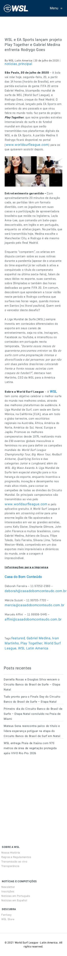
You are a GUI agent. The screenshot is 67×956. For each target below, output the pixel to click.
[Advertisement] (32, 792)
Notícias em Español (14, 900)
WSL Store (7, 919)
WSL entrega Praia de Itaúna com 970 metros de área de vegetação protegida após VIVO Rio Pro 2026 (30, 748)
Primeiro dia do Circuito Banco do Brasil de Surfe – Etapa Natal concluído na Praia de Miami (33, 714)
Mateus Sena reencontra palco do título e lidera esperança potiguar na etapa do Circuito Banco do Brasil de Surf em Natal (32, 731)
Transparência (10, 866)
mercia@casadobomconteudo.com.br (34, 605)
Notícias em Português (15, 895)
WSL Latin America (33, 648)
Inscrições (7, 891)
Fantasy (6, 914)
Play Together (31, 643)
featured (18, 638)
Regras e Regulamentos (16, 857)
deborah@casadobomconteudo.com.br (35, 591)
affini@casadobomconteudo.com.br (33, 619)
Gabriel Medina (39, 638)
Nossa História (10, 852)
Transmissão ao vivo (14, 861)
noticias (11, 64)
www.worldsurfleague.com (27, 145)
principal (25, 64)
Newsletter (8, 886)
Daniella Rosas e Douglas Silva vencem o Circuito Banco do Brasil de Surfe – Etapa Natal (32, 684)
